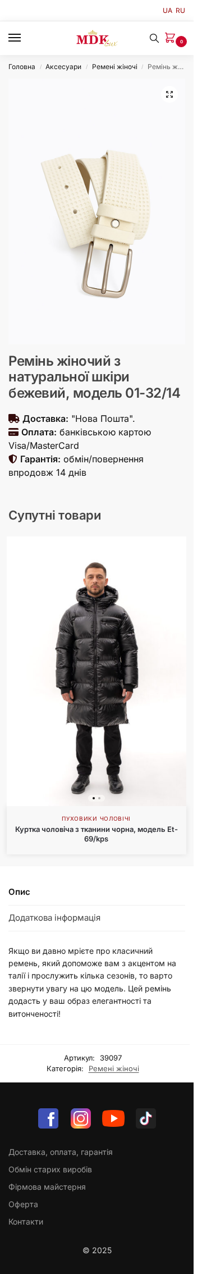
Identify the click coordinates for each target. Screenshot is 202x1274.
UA (167, 10)
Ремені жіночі (114, 66)
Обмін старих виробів (50, 1169)
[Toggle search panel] (154, 38)
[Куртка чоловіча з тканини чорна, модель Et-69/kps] (96, 671)
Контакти (25, 1221)
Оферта (23, 1204)
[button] (172, 38)
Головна (21, 66)
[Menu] (25, 38)
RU (180, 10)
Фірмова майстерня (47, 1186)
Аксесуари (63, 66)
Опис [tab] (19, 891)
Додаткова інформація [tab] (54, 917)
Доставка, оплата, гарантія (60, 1152)
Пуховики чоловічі (96, 818)
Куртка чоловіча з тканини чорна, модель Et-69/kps (96, 834)
